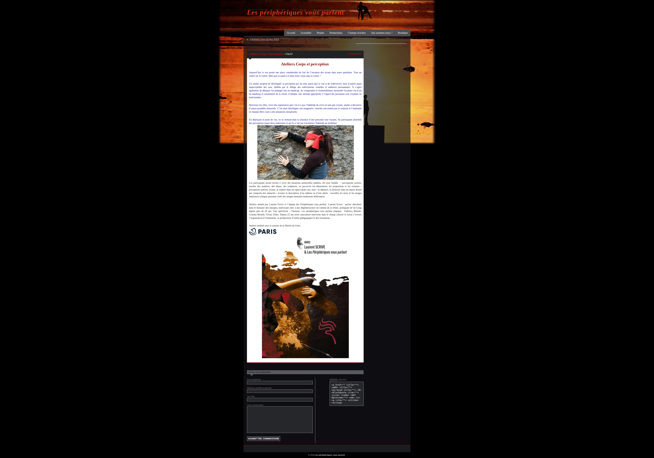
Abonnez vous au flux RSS (264, 39)
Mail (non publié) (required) (259, 388)
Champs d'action (357, 32)
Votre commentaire (255, 405)
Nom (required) (254, 379)
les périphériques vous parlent (330, 455)
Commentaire (355, 54)
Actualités (306, 32)
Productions (336, 32)
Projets (320, 32)
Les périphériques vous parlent (295, 12)
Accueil (291, 32)
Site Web (251, 396)
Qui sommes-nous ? (381, 32)
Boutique (403, 32)
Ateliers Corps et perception (266, 53)
